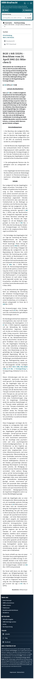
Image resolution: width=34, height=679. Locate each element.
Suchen (5, 32)
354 (26, 565)
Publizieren (6, 608)
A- (28, 3)
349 (21, 223)
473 (21, 584)
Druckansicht (10, 41)
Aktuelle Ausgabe (8, 619)
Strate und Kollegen (11, 650)
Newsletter (7, 657)
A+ (31, 3)
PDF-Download (11, 44)
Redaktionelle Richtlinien (10, 610)
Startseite (8, 23)
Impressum (13, 672)
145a (10, 265)
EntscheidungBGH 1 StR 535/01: (8, 36)
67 (12, 85)
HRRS (20, 656)
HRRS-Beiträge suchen (9, 622)
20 (13, 504)
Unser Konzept (7, 600)
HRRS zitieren (7, 605)
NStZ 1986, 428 (17, 367)
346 (5, 85)
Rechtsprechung (19, 23)
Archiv (4, 624)
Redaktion (6, 613)
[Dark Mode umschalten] (25, 3)
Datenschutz (20, 672)
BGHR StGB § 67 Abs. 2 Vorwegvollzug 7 (15, 368)
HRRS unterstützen (8, 603)
